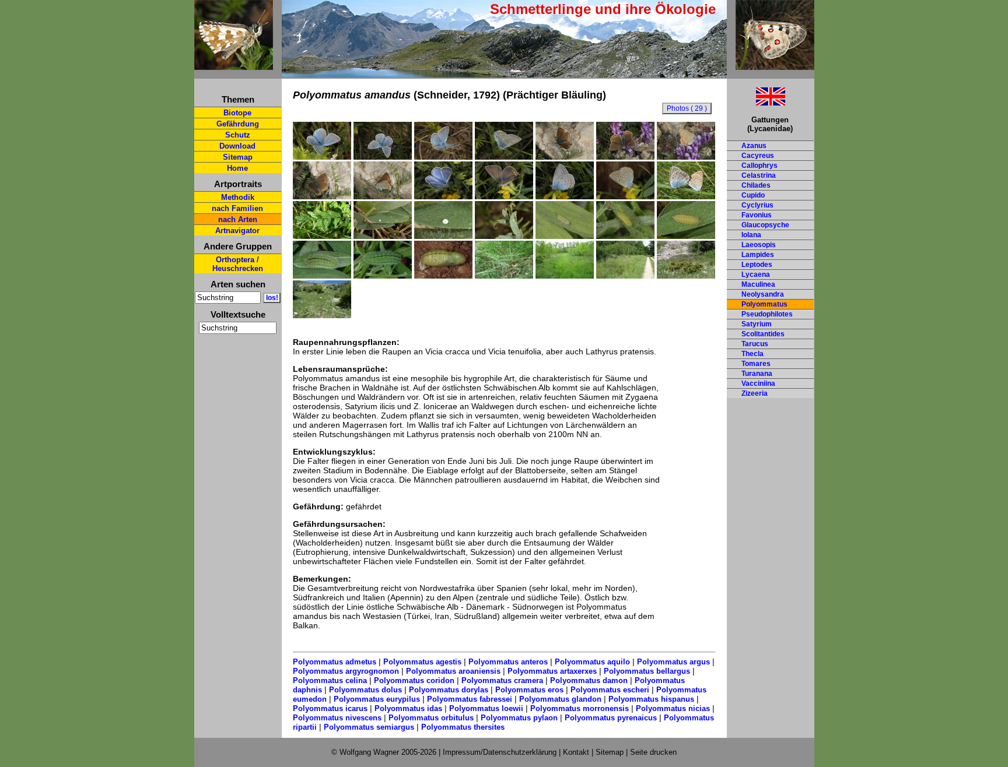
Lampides (757, 255)
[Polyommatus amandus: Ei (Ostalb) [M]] (383, 236)
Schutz (237, 135)
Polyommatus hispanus (651, 699)
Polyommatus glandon (560, 699)
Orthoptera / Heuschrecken (237, 264)
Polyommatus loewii (486, 708)
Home (237, 168)
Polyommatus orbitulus (431, 717)
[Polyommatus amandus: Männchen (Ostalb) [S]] (443, 196)
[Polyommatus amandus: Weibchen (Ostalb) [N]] (504, 196)
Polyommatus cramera (502, 680)
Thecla (752, 354)
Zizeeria (754, 393)
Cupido (753, 195)
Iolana (751, 235)
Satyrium (756, 324)
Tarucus (754, 344)
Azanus (753, 146)
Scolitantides (763, 334)
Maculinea (758, 284)
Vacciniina (758, 383)
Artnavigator (237, 230)
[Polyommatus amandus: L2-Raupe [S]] (625, 236)
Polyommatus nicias (673, 708)
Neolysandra (762, 294)
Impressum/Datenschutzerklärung (499, 752)
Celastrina (758, 175)
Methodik (237, 197)
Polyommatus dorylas (448, 689)
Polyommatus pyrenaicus (611, 717)
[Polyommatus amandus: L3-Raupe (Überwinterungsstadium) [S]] (686, 236)
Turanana (756, 374)
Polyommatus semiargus (369, 727)
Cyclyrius (757, 205)
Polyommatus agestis (422, 661)
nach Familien (237, 208)
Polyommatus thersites (463, 727)
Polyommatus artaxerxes (552, 671)
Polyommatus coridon (414, 680)
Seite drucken (653, 752)
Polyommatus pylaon (519, 717)
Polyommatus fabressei (469, 699)
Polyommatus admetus (334, 661)
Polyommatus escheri (609, 689)
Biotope (237, 112)
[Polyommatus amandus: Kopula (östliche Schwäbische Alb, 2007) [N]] (686, 196)
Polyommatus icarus (330, 708)
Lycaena (755, 274)
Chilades (756, 185)
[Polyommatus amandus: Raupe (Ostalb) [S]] (383, 275)
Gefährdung (237, 123)
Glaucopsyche (765, 225)
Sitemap (238, 157)
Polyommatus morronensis (579, 708)
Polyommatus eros (529, 689)
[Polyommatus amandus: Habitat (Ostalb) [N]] (625, 275)
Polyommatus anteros (508, 661)
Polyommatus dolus (365, 689)
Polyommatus (764, 304)
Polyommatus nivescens (337, 717)
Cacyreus (757, 156)
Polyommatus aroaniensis (453, 671)
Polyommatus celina (330, 680)
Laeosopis (758, 245)
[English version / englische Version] (756, 102)
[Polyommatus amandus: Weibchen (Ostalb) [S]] (625, 196)
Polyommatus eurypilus (377, 699)
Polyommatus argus (673, 661)
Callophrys (759, 165)
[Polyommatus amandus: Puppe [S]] (443, 275)
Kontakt (576, 752)
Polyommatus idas (408, 708)
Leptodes (756, 265)
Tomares (756, 364)
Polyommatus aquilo (592, 661)
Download (237, 146)
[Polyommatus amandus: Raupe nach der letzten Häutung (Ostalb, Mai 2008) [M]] (322, 275)
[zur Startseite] (233, 65)
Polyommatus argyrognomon (346, 671)
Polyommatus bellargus (647, 671)
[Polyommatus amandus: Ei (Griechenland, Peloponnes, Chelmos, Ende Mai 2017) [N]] (504, 236)
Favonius (756, 215)
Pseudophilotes (767, 314)
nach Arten (237, 219)
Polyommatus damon (589, 680)
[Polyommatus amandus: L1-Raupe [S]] (565, 236)
